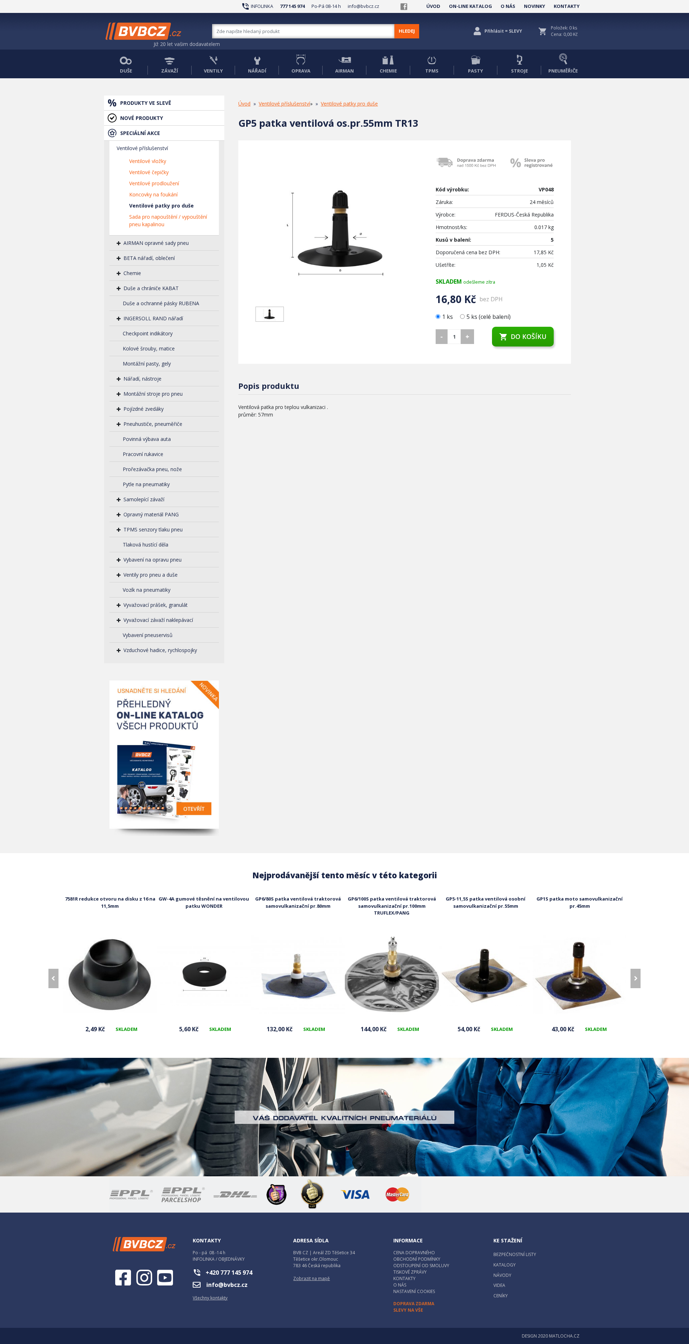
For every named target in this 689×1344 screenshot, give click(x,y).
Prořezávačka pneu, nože (152, 469)
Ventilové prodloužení (154, 183)
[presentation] (53, 978)
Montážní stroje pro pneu (153, 393)
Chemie (132, 273)
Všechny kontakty (210, 1298)
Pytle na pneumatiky (146, 484)
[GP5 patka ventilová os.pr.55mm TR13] (340, 229)
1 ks (448, 317)
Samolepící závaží (143, 499)
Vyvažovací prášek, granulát (155, 604)
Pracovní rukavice (143, 454)
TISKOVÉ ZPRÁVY (410, 1272)
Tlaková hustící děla (145, 544)
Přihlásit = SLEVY (503, 31)
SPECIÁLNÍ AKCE (140, 133)
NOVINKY (534, 6)
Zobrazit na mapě (311, 1278)
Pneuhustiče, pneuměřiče (152, 423)
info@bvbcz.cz (363, 6)
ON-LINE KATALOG (470, 6)
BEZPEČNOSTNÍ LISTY (514, 1254)
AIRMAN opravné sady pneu (156, 242)
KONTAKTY (567, 6)
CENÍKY (500, 1296)
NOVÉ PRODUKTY (141, 118)
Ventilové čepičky (149, 172)
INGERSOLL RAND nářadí (153, 318)
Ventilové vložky (147, 161)
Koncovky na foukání (153, 194)
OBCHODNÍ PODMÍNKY (416, 1259)
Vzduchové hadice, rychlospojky (160, 650)
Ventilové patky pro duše (161, 205)
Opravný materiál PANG (151, 514)
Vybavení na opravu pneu (152, 559)
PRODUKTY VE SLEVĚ (145, 102)
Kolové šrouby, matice (149, 348)
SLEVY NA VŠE (408, 1310)
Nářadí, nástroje (142, 378)
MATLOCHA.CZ (564, 1336)
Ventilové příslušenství (142, 148)
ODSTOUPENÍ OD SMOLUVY (421, 1265)
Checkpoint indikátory (148, 333)
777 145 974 (292, 6)
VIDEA (499, 1285)
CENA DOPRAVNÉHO (414, 1253)
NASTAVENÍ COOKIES (414, 1291)
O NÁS (508, 6)
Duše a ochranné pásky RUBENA (161, 303)
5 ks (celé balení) (489, 317)
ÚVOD (433, 6)
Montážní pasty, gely (147, 363)
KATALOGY (504, 1265)
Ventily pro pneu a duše (150, 574)
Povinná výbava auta (147, 439)
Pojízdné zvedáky (143, 408)
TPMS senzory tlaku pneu (153, 529)
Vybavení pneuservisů (148, 635)
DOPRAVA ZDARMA (413, 1304)
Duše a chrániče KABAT (151, 288)
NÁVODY (502, 1275)
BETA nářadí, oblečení (149, 258)
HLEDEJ (407, 31)
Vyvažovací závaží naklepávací (158, 620)
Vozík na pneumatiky (146, 589)
